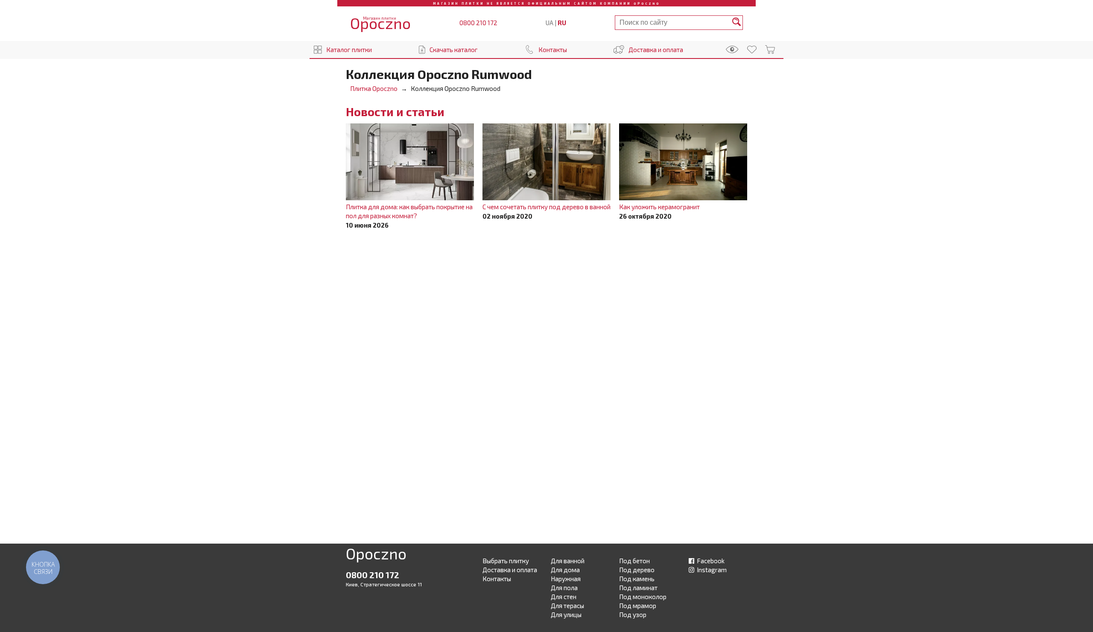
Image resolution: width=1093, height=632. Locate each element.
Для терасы (567, 605)
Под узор (632, 614)
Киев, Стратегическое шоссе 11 (384, 584)
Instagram (711, 569)
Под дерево (637, 569)
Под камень (637, 578)
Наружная (566, 578)
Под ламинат (638, 587)
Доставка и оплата (655, 49)
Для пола (564, 587)
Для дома (565, 569)
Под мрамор (637, 605)
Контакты (552, 49)
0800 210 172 (478, 22)
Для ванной (567, 561)
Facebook (710, 561)
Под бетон (634, 561)
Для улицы (566, 614)
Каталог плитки (349, 49)
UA (549, 22)
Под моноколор (642, 596)
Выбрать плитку (505, 561)
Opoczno (376, 555)
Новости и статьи (395, 111)
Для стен (563, 596)
